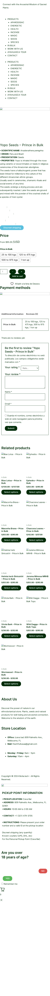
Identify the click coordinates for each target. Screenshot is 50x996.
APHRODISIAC (17, 22)
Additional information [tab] (12, 314)
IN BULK (11, 45)
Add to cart (17, 276)
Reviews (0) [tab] (32, 314)
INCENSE (15, 32)
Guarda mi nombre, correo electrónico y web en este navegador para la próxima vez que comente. (25, 418)
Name (8, 392)
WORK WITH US (15, 49)
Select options (11, 492)
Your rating (12, 367)
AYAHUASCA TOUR (17, 52)
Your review (12, 374)
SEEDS (14, 39)
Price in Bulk (6, 249)
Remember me (10, 884)
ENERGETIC (16, 25)
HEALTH (14, 29)
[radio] (9, 255)
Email (8, 404)
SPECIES (15, 42)
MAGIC (14, 35)
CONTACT (12, 55)
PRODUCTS (13, 19)
